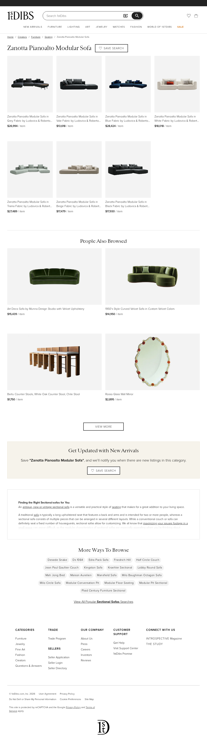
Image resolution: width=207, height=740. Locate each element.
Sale (180, 26)
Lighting (74, 26)
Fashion (136, 26)
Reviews (86, 660)
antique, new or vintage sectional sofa (46, 507)
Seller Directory (57, 668)
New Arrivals (32, 26)
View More (103, 426)
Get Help (119, 643)
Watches (119, 26)
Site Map (89, 699)
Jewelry (101, 26)
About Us (86, 638)
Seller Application (59, 657)
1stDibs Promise (122, 653)
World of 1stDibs (159, 26)
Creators (22, 37)
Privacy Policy (67, 693)
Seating (49, 37)
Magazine (164, 638)
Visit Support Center (125, 648)
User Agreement (47, 693)
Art (87, 26)
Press (84, 644)
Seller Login (55, 663)
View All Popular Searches (103, 601)
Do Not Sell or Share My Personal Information (32, 699)
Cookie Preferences (70, 699)
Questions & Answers (28, 666)
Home (10, 37)
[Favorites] (189, 16)
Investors (86, 655)
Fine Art (20, 649)
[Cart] (196, 16)
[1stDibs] (20, 16)
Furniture (55, 26)
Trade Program (57, 638)
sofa (36, 515)
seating (116, 507)
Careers (85, 649)
